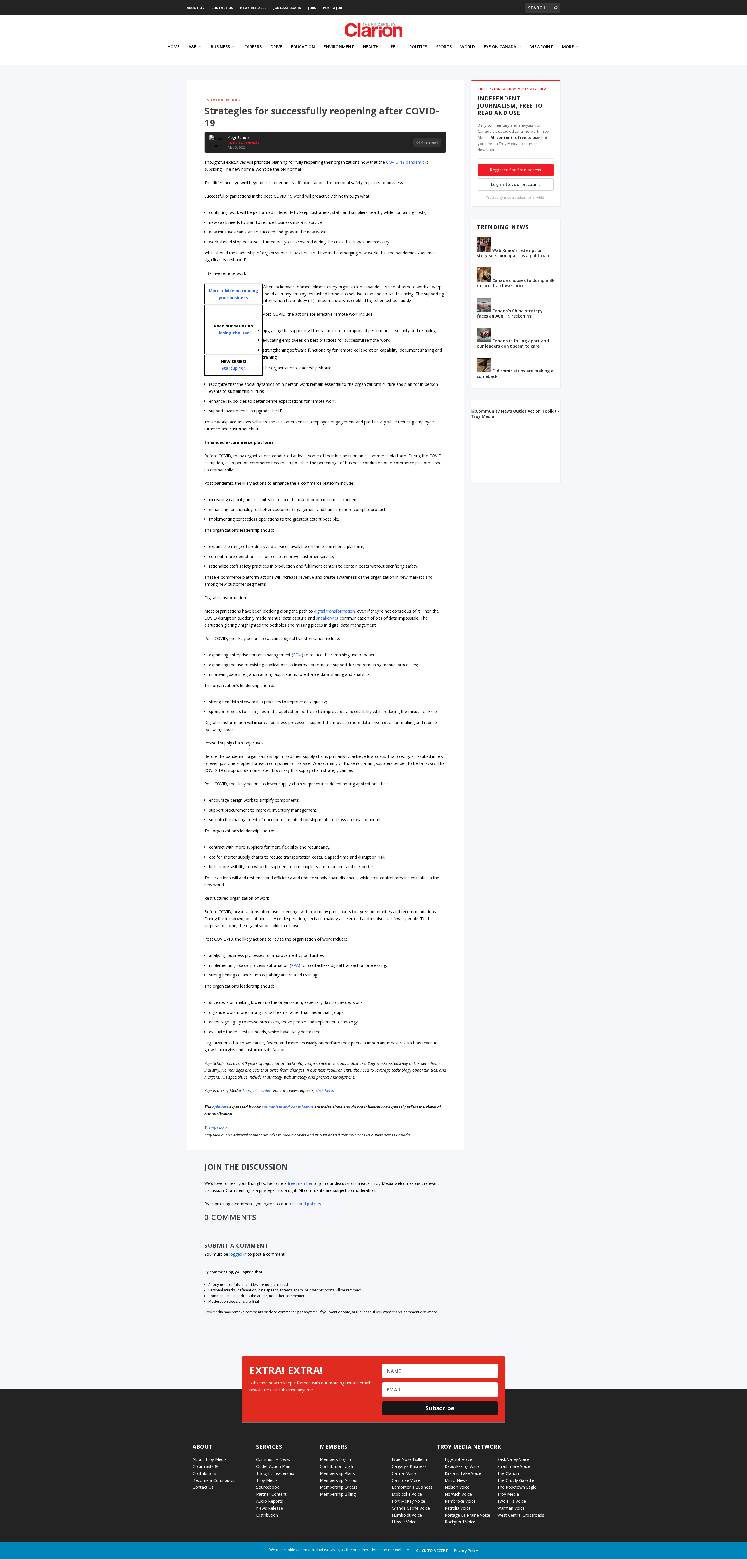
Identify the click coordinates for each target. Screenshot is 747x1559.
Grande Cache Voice (411, 1508)
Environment (339, 46)
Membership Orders (338, 1487)
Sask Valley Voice (513, 1459)
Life (391, 46)
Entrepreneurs (222, 99)
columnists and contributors (287, 1107)
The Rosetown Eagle (516, 1487)
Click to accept (432, 1550)
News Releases (253, 8)
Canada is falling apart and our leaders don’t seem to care (513, 343)
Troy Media (218, 1128)
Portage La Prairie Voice (467, 1515)
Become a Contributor (214, 1480)
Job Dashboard (287, 8)
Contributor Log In (337, 1466)
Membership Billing (338, 1494)
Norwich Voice (458, 1494)
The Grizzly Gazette (515, 1480)
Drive (276, 46)
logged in (238, 1254)
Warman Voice (511, 1508)
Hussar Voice (404, 1522)
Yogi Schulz (238, 137)
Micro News (456, 1480)
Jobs (312, 8)
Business (220, 46)
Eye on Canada (500, 46)
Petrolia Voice (458, 1508)
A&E (192, 46)
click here (324, 1090)
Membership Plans (337, 1473)
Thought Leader (256, 1090)
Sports (444, 46)
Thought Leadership (275, 1473)
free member (300, 1183)
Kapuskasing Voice (462, 1466)
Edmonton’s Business (412, 1487)
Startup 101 (233, 368)
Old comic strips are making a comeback (515, 373)
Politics (418, 46)
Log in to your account (515, 184)
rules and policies (305, 1203)
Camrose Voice (406, 1480)
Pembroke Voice (460, 1501)
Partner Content (271, 1494)
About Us (195, 8)
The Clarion (508, 1473)
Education (303, 46)
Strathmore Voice (513, 1466)
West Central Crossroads (520, 1515)
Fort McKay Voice (408, 1501)
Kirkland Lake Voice (463, 1473)
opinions (220, 1107)
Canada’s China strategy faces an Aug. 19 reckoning (510, 313)
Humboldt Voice (407, 1515)
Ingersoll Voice (458, 1459)
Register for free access (515, 169)
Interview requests (243, 142)
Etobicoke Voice (407, 1494)
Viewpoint (541, 46)
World (467, 46)
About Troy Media (210, 1459)
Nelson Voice (457, 1487)
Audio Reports (269, 1501)
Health (371, 46)
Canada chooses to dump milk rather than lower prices (515, 283)
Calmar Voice (404, 1473)
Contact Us (222, 8)
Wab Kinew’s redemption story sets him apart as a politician (513, 252)
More (568, 46)
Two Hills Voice (511, 1501)
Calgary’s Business (409, 1466)
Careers (253, 46)
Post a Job (332, 8)
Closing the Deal (233, 333)
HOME (173, 46)
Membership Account (340, 1480)
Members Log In (335, 1459)
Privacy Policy (466, 1550)
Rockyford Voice (460, 1522)
